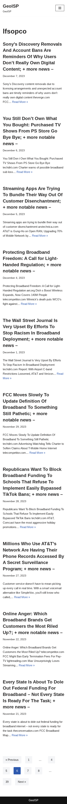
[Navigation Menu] (59, 8)
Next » (22, 781)
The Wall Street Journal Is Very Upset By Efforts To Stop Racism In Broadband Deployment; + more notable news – (33, 333)
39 (7, 781)
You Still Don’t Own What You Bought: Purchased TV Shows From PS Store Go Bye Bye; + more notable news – (32, 131)
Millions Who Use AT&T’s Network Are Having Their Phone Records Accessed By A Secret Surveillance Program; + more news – (33, 556)
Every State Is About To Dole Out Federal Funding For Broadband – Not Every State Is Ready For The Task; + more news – (33, 694)
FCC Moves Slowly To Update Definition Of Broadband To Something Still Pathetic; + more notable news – (30, 407)
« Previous (12, 759)
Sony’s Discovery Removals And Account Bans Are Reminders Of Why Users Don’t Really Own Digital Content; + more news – (32, 57)
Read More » (20, 101)
